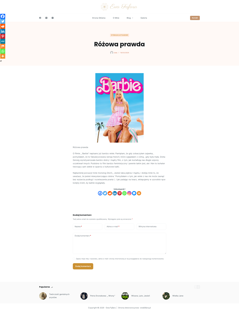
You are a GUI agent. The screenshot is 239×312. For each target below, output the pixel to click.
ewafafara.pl (145, 308)
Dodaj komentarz (83, 236)
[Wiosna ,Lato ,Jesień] (125, 296)
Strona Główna (98, 18)
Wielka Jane (177, 296)
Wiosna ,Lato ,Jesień (140, 296)
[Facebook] (40, 18)
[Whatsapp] (124, 193)
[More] (139, 193)
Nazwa (78, 226)
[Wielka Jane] (166, 296)
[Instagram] (53, 18)
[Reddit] (110, 193)
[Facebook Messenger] (134, 193)
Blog (129, 18)
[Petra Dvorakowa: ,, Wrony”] (84, 296)
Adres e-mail (113, 226)
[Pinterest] (119, 193)
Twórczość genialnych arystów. (59, 296)
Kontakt (195, 18)
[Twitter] (105, 193)
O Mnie (116, 18)
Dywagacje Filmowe (119, 35)
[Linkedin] (115, 193)
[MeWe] (2, 41)
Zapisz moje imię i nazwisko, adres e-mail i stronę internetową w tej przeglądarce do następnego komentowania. (120, 259)
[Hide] (1, 61)
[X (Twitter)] (46, 18)
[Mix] (2, 46)
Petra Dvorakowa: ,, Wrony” (102, 296)
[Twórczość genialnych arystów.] (43, 296)
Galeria (144, 18)
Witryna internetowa (147, 226)
